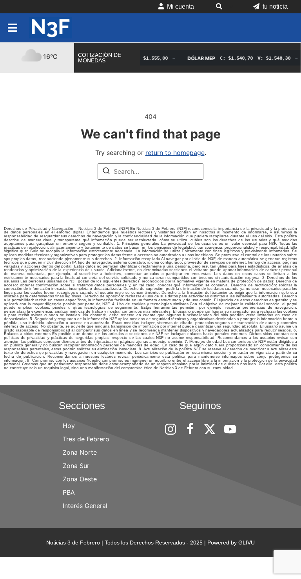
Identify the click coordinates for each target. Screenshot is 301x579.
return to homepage (175, 153)
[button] (223, 6)
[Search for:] (150, 171)
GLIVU (246, 542)
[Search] (106, 172)
